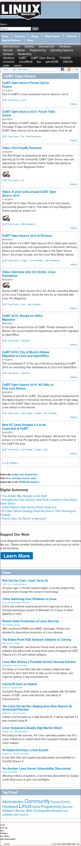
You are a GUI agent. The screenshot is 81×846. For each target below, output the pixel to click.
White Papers (52, 36)
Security (22, 713)
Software (8, 54)
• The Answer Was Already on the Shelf (23, 496)
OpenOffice (25, 340)
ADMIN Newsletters (29, 482)
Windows (25, 602)
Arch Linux (6, 687)
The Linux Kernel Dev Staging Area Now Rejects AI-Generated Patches (37, 707)
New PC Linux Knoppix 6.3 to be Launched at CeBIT (24, 427)
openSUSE (51, 61)
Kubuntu (10, 643)
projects (17, 643)
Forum (23, 100)
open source (20, 814)
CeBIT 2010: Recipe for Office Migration (22, 318)
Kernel (16, 665)
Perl (22, 136)
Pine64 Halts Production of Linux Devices (30, 621)
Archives (71, 36)
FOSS (4, 584)
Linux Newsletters (28, 474)
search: (3, 24)
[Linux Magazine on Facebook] (62, 69)
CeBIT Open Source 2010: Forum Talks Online (28, 113)
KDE (4, 643)
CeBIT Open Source (10, 100)
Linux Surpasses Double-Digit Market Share (32, 728)
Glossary (7, 844)
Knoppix (24, 260)
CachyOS (14, 687)
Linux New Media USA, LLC (68, 844)
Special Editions (11, 40)
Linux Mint (23, 665)
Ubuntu (20, 810)
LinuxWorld (25, 61)
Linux (23, 304)
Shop (30, 40)
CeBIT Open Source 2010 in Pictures (27, 236)
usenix (17, 65)
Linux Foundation (36, 260)
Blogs (34, 36)
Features (20, 36)
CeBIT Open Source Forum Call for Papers (25, 85)
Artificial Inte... (7, 713)
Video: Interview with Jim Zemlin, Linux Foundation (29, 274)
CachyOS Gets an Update (19, 684)
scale (6, 65)
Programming (38, 50)
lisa (39, 61)
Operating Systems (61, 50)
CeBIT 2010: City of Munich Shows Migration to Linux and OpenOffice (25, 354)
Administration (7, 665)
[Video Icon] (6, 174)
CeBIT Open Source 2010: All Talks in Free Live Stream (27, 386)
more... (74, 104)
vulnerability (24, 753)
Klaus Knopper (27, 413)
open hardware (7, 625)
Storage (17, 625)
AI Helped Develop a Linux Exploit (25, 750)
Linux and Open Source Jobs (20, 478)
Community (37, 800)
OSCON (68, 61)
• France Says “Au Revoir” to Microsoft (23, 518)
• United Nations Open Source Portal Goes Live (28, 507)
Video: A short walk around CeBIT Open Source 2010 (29, 194)
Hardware (10, 806)
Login (76, 69)
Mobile (36, 807)
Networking (24, 54)
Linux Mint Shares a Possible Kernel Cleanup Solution (39, 662)
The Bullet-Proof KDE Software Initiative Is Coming (36, 640)
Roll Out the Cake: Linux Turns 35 (25, 580)
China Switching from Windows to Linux (29, 599)
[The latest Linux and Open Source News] (69, 69)
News (5, 36)
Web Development (33, 136)
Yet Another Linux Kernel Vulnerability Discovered (36, 768)
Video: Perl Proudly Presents (22, 148)
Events (65, 802)
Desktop (5, 731)
